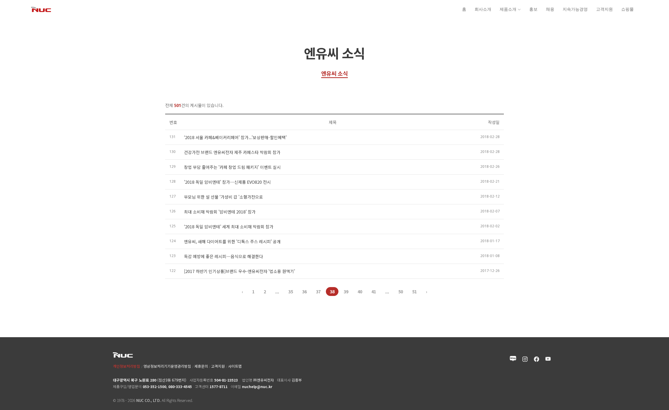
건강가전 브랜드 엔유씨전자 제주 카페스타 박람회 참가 (232, 152)
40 (359, 291)
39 (346, 291)
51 (414, 291)
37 (318, 291)
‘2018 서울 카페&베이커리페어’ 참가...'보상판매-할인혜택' (235, 137)
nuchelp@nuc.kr (257, 386)
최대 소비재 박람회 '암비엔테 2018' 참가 (220, 212)
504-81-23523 (226, 380)
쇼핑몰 (627, 9)
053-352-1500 (154, 386)
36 (304, 291)
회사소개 (483, 9)
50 (400, 291)
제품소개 (508, 9)
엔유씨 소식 (334, 73)
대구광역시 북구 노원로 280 (134, 380)
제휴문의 (201, 366)
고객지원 (604, 9)
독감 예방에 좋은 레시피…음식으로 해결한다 (223, 256)
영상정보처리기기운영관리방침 (167, 366)
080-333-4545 (180, 386)
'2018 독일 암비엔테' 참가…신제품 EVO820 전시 (227, 182)
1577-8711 (219, 386)
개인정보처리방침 (126, 366)
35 (290, 291)
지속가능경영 (575, 9)
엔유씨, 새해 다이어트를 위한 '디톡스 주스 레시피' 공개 (232, 241)
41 (373, 291)
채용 (550, 9)
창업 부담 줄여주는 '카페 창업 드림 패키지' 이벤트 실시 (232, 167)
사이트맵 (235, 366)
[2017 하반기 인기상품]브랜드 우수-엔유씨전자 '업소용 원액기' (239, 271)
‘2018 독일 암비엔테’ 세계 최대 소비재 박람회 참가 (228, 226)
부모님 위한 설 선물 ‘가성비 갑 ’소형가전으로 (223, 197)
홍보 (533, 9)
